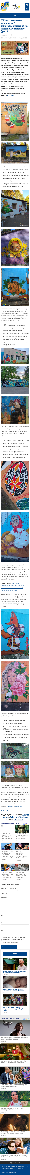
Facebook (10, 806)
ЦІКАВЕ (24, 38)
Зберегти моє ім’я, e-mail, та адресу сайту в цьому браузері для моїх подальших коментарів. (14, 940)
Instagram (18, 806)
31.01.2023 (4, 35)
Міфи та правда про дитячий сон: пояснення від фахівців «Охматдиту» (14, 990)
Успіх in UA (10, 95)
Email (3, 923)
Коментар (4, 897)
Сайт (2, 930)
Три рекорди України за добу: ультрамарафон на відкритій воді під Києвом (14, 1009)
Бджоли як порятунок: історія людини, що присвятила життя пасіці (14, 971)
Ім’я (2, 915)
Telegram (14, 817)
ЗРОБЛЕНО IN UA (15, 38)
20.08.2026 (5, 974)
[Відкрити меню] (15, 15)
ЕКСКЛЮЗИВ (5, 38)
